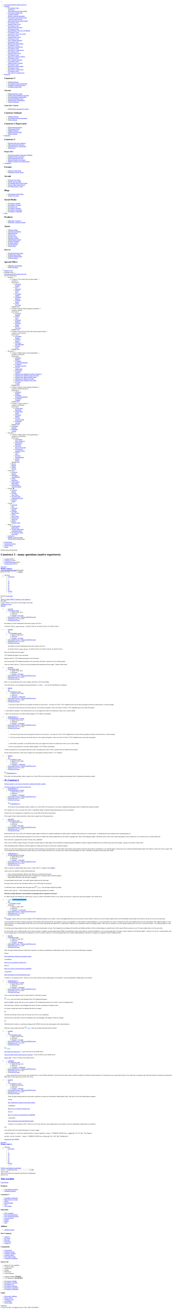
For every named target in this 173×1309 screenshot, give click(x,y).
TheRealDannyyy (11, 773)
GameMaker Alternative (11, 1198)
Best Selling (17, 255)
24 (8, 589)
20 (8, 583)
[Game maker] (15, 274)
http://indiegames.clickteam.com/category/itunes (17, 956)
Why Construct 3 (9, 1213)
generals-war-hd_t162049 (11, 1139)
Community (7, 163)
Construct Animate (26, 308)
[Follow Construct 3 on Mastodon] (15, 211)
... (8, 580)
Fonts (13, 235)
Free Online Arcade (9, 1256)
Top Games (17, 180)
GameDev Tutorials (9, 1253)
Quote (18, 620)
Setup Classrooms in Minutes (23, 155)
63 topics (14, 615)
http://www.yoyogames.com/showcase (15, 962)
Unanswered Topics (10, 544)
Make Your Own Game (11, 1199)
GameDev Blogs (9, 1255)
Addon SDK (17, 87)
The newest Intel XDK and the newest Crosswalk (18, 1054)
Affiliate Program (9, 1230)
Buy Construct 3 (16, 221)
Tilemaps (14, 244)
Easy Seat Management (11, 1215)
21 (8, 585)
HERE (53, 868)
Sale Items (15, 267)
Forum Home (17, 171)
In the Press (7, 1241)
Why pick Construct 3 (19, 143)
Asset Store (11, 470)
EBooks (15, 233)
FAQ (13, 148)
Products (6, 6)
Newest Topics (19, 172)
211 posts (20, 638)
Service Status (8, 1303)
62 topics (14, 1088)
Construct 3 (25, 279)
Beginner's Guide (17, 94)
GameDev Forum (9, 1252)
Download (18, 127)
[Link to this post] (12, 618)
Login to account (18, 537)
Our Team (7, 1238)
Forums (10, 488)
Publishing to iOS (18, 98)
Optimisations (21, 100)
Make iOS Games (28, 379)
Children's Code (9, 1299)
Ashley (39, 887)
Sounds (18, 239)
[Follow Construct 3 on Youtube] (14, 205)
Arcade (10, 503)
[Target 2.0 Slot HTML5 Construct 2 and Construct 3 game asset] (1, 598)
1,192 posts (21, 723)
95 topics (14, 723)
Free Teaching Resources (11, 1216)
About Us (7, 1237)
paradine (8, 918)
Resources (7, 74)
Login (11, 270)
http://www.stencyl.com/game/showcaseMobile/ (18, 968)
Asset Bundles (18, 266)
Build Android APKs (20, 97)
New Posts (15, 196)
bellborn (3, 606)
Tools (13, 246)
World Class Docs (19, 156)
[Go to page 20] (11, 577)
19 (8, 581)
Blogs (10, 524)
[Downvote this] (28, 617)
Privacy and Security (20, 146)
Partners (6, 1219)
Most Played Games (21, 183)
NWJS (17, 129)
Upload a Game (18, 186)
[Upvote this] (13, 617)
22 (8, 586)
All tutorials (15, 102)
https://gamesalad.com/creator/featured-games (17, 974)
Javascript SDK (17, 132)
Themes (15, 243)
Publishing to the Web (22, 95)
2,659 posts (22, 1067)
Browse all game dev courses (20, 109)
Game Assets (8, 1250)
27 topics (14, 825)
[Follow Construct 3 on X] (12, 206)
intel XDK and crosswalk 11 (12, 1051)
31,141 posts (22, 910)
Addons (15, 230)
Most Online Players (19, 185)
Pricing (6, 1201)
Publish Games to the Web (31, 375)
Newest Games (16, 181)
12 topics (14, 942)
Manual (16, 82)
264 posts (20, 1088)
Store (5, 213)
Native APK (7, 1058)
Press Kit (6, 1240)
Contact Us (11, 536)
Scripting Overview (19, 85)
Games (15, 236)
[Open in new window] (5, 1011)
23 (8, 588)
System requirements (21, 83)
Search (6, 547)
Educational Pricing (17, 158)
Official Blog (20, 194)
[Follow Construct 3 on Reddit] (14, 203)
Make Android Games (29, 377)
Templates (16, 241)
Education (7, 135)
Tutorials (14, 120)
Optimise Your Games (29, 380)
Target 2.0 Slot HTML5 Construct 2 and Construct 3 (16, 599)
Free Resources (20, 145)
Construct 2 (20, 403)
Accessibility (8, 1301)
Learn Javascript (9, 1218)
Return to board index (14, 1168)
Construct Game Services (29, 331)
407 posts (20, 825)
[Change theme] (16, 539)
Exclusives (15, 258)
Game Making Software (11, 1189)
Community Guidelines (11, 1258)
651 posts (20, 615)
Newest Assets (19, 253)
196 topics (14, 696)
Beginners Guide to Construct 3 (32, 374)
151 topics (14, 1067)
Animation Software (10, 1191)
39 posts (20, 942)
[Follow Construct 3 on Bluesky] (14, 208)
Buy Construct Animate (18, 222)
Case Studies (8, 1206)
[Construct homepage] (15, 4)
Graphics (16, 238)
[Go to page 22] (10, 591)
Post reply (3, 567)
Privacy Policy (8, 1298)
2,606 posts (22, 696)
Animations (17, 231)
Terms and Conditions (10, 1296)
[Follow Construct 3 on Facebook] (15, 210)
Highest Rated (18, 256)
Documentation (8, 1203)
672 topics (14, 910)
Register (6, 270)
